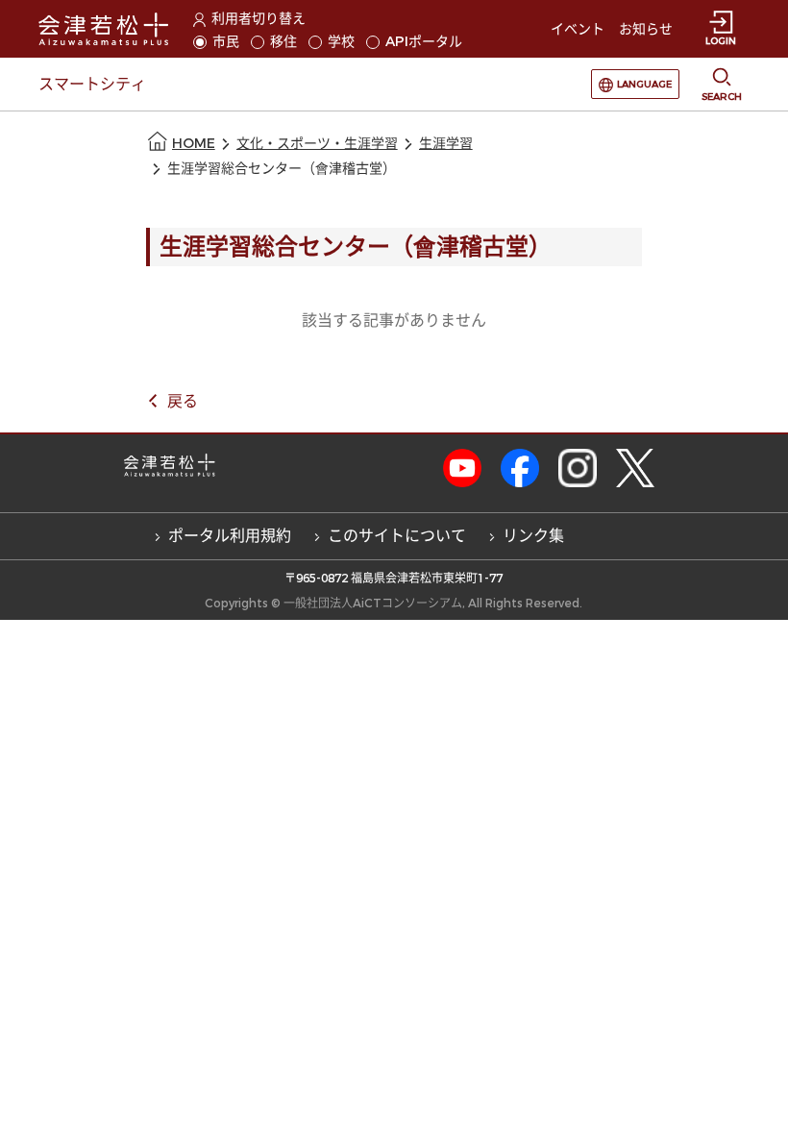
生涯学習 (446, 144)
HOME (193, 144)
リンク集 (533, 536)
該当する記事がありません (394, 320)
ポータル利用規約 (229, 536)
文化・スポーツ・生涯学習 (317, 144)
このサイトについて (397, 536)
